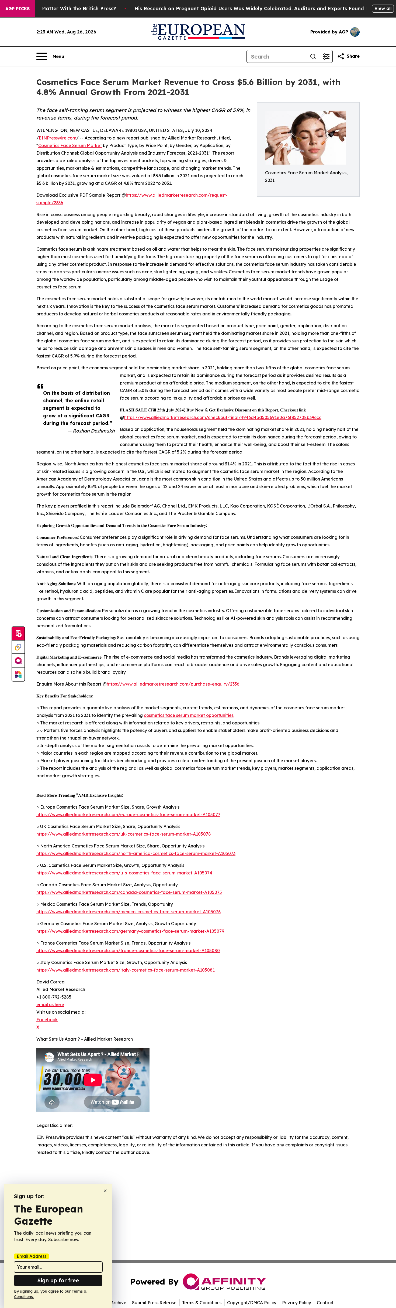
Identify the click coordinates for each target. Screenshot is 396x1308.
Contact (325, 1302)
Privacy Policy (296, 1302)
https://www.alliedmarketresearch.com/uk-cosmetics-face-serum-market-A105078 (123, 834)
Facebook (47, 1019)
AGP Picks (17, 8)
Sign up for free (58, 1280)
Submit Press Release (154, 1302)
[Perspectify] (18, 647)
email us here (50, 1004)
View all (382, 8)
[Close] (105, 1190)
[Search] (313, 56)
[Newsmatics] (18, 674)
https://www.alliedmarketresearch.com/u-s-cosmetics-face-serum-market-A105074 (124, 873)
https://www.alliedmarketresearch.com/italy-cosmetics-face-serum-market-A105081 (125, 970)
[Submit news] (18, 634)
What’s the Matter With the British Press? (64, 8)
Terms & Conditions (201, 1302)
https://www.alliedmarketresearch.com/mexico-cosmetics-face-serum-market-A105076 (128, 911)
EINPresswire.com (57, 138)
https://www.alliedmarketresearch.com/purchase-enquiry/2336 (173, 684)
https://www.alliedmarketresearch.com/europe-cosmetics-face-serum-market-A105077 (128, 814)
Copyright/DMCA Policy (251, 1302)
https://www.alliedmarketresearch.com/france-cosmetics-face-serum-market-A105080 (128, 950)
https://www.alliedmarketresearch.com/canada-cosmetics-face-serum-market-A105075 (129, 892)
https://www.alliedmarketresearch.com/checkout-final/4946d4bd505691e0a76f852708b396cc (222, 417)
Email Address (31, 1256)
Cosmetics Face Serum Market (70, 145)
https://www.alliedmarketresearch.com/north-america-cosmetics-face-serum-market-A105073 (135, 853)
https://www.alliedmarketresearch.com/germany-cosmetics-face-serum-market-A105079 (130, 931)
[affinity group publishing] (18, 660)
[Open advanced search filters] (325, 56)
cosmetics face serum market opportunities (189, 715)
